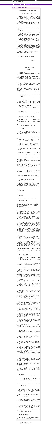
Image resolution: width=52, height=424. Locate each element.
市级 (14, 7)
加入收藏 (36, 0)
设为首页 (34, 0)
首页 (12, 7)
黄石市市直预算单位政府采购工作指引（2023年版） (28, 13)
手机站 (39, 0)
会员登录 (12, 0)
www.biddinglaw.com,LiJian (26, 423)
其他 (15, 7)
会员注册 (14, 0)
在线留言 (38, 0)
